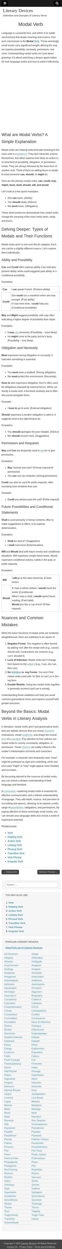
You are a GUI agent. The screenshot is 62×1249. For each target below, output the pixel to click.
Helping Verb (15, 837)
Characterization (13, 1007)
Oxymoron (9, 1128)
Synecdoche (38, 1196)
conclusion (10, 791)
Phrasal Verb (15, 849)
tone (4, 739)
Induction (36, 1082)
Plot (6, 1150)
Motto (7, 1116)
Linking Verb (15, 845)
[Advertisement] (31, 97)
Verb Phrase (15, 857)
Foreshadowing (12, 1063)
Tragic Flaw (37, 1215)
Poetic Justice (38, 1154)
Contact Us (12, 1247)
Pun (33, 1166)
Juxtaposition (38, 1094)
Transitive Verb (16, 853)
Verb (36, 41)
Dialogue (36, 1026)
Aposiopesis (38, 984)
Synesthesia (10, 1200)
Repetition (36, 1169)
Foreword (36, 1063)
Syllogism (36, 1192)
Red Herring (10, 1169)
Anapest (35, 969)
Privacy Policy (26, 1247)
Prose (34, 1162)
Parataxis (36, 1135)
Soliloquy (9, 1184)
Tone (6, 1211)
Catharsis (36, 1003)
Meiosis (35, 1101)
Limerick (8, 1097)
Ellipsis (35, 1037)
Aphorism (9, 984)
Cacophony (10, 999)
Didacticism (37, 1029)
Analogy (8, 969)
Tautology (36, 1203)
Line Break (37, 1097)
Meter (7, 1109)
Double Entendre (13, 1037)
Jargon (8, 1094)
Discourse (9, 1033)
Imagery (8, 1082)
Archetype (9, 992)
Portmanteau (38, 1158)
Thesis (35, 1207)
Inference (9, 1086)
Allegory (8, 957)
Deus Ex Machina (40, 1022)
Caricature (9, 1003)
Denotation (10, 1022)
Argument (36, 992)
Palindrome (37, 1128)
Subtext (35, 1188)
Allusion (8, 961)
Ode (6, 1124)
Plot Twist (36, 1150)
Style (7, 1188)
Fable (7, 1056)
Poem (7, 1154)
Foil (33, 1060)
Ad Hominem (11, 954)
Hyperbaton (37, 1075)
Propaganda (10, 1162)
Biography (36, 995)
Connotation (10, 1018)
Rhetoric (8, 1173)
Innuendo (36, 1086)
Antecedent (37, 976)
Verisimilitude (11, 1222)
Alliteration (37, 957)
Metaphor (36, 1105)
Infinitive (16, 672)
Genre (7, 1067)
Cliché (34, 1007)
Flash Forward (12, 1060)
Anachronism (11, 965)
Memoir (8, 1105)
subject (31, 664)
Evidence (9, 1052)
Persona (8, 1147)
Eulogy (8, 1048)
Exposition (37, 1052)
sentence (22, 154)
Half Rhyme (10, 1071)
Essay (7, 1045)
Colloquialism (38, 1010)
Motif (34, 1113)
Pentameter (37, 1143)
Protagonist (10, 1166)
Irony (34, 1090)
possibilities (17, 807)
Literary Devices (18, 10)
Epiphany (9, 1041)
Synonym (36, 1200)
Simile (34, 1181)
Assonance (10, 995)
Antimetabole (11, 980)
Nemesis (9, 1120)
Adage (35, 954)
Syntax (8, 1203)
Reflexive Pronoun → (48, 872)
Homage (36, 1071)
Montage (36, 1109)
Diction (8, 1029)
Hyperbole (9, 1079)
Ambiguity (36, 961)
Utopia (35, 1219)
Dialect (8, 1026)
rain (17, 332)
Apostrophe (10, 988)
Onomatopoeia (39, 1124)
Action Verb (14, 841)
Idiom (34, 1079)
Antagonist (10, 976)
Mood (7, 1113)
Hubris (7, 1075)
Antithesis (36, 980)
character (49, 731)
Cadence (36, 999)
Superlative (10, 1192)
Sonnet (35, 1184)
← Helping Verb (10, 872)
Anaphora (9, 973)
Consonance (38, 1018)
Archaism (36, 988)
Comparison (10, 1014)
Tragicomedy (11, 1215)
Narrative (36, 1116)
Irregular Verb (15, 861)
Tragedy (35, 1211)
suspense (27, 735)
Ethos (34, 1045)
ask (42, 450)
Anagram (36, 965)
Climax (8, 1010)
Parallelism (10, 1135)
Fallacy (35, 1056)
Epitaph (35, 1041)
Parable (8, 1132)
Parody (8, 1139)
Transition (9, 1219)
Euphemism (37, 1048)
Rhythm (8, 1177)
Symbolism (10, 1196)
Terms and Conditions (44, 1247)
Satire (7, 1181)
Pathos (8, 1143)
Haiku (34, 1067)
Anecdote (36, 973)
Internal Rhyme (12, 1090)
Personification (39, 1147)
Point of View (11, 1158)
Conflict (35, 1014)
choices (26, 747)
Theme (8, 1207)
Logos (7, 1101)
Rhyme (35, 1173)
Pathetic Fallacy (40, 1139)
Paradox (35, 1132)
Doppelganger (39, 1033)
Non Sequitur (38, 1120)
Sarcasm (36, 1177)
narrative (16, 739)
